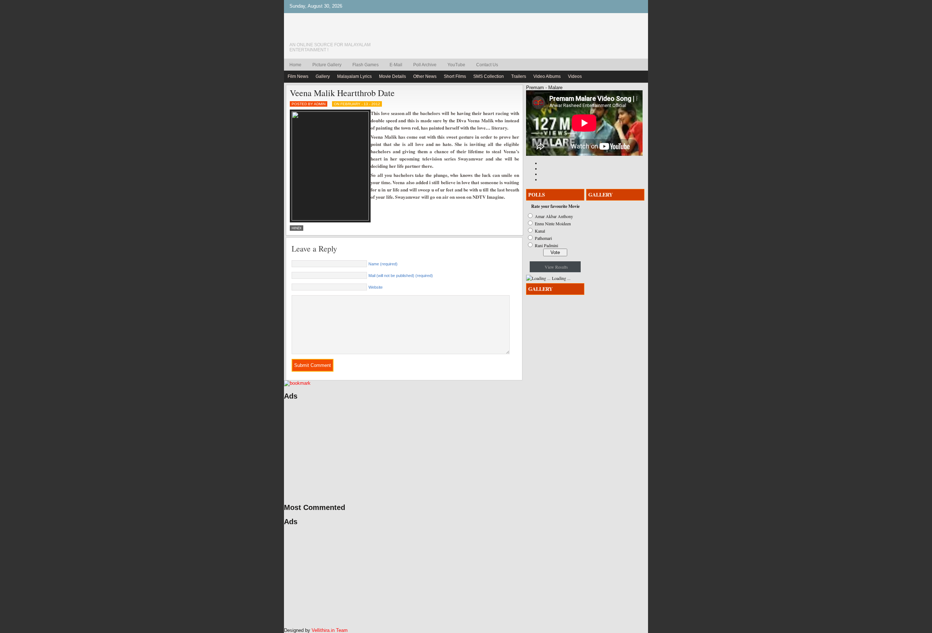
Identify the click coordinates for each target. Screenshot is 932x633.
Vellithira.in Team (330, 630)
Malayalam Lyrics (354, 76)
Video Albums (547, 76)
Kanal (540, 231)
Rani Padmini (546, 245)
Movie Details (392, 76)
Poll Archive (425, 64)
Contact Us (487, 64)
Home (295, 64)
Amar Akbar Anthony (554, 216)
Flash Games (365, 64)
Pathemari (543, 238)
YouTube (456, 64)
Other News (425, 76)
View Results (556, 267)
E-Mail (396, 64)
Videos (575, 76)
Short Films (455, 76)
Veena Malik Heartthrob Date (342, 93)
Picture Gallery (326, 64)
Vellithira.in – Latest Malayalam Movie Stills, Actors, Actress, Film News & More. (340, 32)
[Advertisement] (353, 451)
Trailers (518, 76)
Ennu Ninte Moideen (553, 223)
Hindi (296, 228)
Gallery (323, 76)
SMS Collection (488, 76)
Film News (298, 76)
